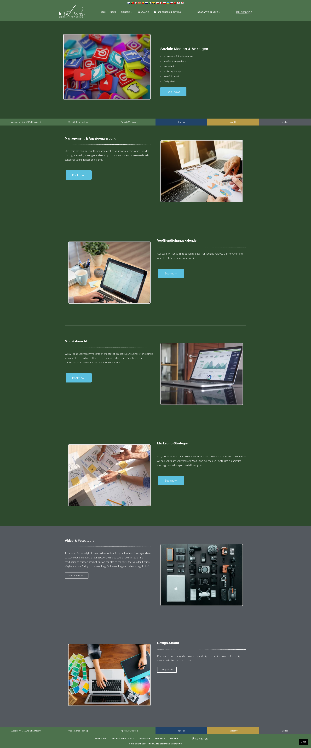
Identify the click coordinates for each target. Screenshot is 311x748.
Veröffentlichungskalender (175, 61)
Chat (303, 741)
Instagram (144, 739)
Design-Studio (170, 81)
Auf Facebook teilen (123, 739)
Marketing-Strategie (172, 71)
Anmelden (160, 739)
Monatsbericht (170, 66)
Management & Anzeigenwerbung (178, 56)
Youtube (174, 739)
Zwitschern (101, 739)
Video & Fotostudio (172, 76)
